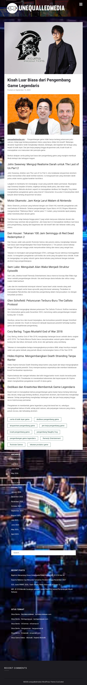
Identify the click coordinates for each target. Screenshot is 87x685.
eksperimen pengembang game (22, 426)
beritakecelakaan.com (43, 614)
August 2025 (16, 515)
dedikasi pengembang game (47, 419)
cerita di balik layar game (19, 419)
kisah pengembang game (20, 432)
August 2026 (16, 459)
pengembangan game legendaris (23, 438)
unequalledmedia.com (16, 139)
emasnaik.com (35, 633)
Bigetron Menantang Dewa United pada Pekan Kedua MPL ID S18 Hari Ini (37, 575)
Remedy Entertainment (52, 438)
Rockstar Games (16, 445)
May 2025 (14, 529)
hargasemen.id (37, 628)
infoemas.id (34, 624)
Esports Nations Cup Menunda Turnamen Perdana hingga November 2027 (38, 580)
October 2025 (16, 506)
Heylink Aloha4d (40, 638)
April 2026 (15, 478)
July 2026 (14, 464)
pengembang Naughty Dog (47, 432)
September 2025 (17, 511)
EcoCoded (60, 682)
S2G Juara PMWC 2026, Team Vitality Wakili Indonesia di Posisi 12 (35, 585)
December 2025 (17, 497)
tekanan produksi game (39, 445)
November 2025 (17, 501)
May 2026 (14, 473)
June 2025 (15, 525)
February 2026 (16, 487)
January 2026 (16, 492)
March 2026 (15, 483)
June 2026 (15, 469)
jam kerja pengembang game (53, 426)
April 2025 (15, 534)
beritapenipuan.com (41, 619)
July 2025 (14, 520)
